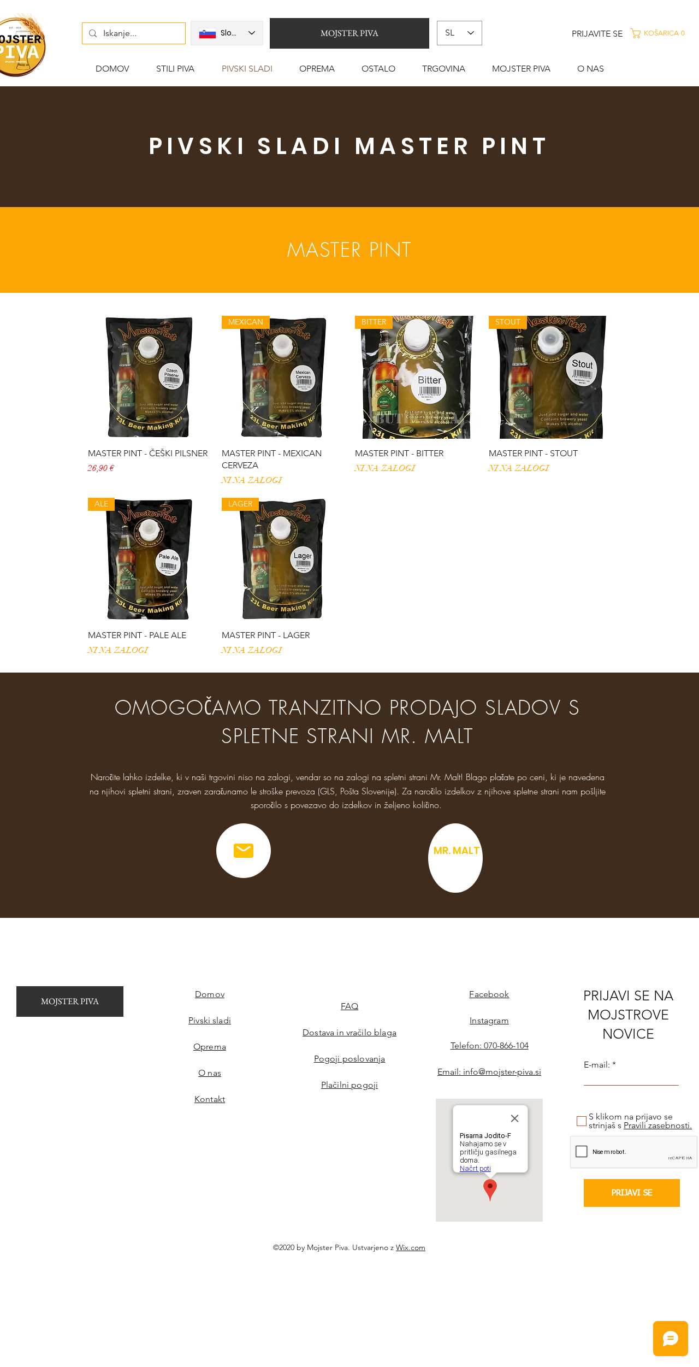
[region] (455, 858)
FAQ (349, 1006)
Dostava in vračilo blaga (349, 1032)
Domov (209, 994)
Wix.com (410, 1247)
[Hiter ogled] (149, 377)
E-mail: (597, 1064)
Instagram (489, 1020)
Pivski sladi (209, 1020)
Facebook (489, 994)
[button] (663, 33)
